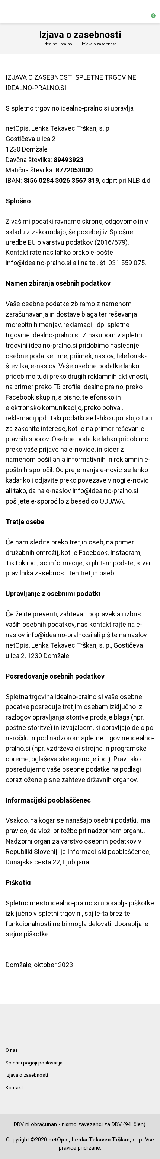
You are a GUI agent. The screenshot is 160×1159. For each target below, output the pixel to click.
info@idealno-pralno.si (38, 263)
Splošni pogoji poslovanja (34, 1063)
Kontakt (14, 1087)
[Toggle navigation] (9, 11)
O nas (12, 1050)
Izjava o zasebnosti (27, 1075)
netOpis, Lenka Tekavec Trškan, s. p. (96, 1140)
